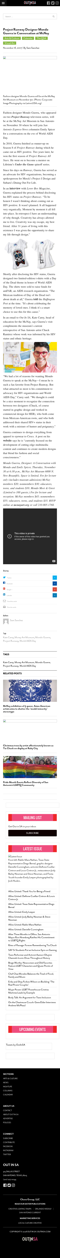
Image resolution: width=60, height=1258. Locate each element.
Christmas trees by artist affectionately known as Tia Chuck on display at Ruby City (28, 747)
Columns (7, 1090)
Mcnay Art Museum (24, 637)
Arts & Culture (12, 38)
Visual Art (10, 43)
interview (15, 188)
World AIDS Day (28, 640)
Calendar (28, 38)
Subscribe (32, 833)
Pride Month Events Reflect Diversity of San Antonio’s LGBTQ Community (25, 784)
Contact (7, 1110)
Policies (7, 1122)
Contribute (9, 1142)
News (5, 1082)
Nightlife (7, 1086)
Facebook (9, 584)
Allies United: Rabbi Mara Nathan (24, 924)
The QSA (41, 38)
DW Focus (30, 3)
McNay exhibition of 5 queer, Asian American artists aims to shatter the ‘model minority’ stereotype (26, 708)
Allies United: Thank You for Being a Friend (29, 891)
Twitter (9, 578)
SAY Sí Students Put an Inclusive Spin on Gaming (32, 950)
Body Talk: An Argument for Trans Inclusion (29, 997)
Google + (9, 590)
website (7, 440)
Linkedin (9, 595)
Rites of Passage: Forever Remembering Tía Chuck (32, 945)
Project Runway (10, 640)
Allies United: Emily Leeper (21, 912)
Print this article (11, 607)
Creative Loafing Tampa (19, 1209)
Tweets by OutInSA (15, 1044)
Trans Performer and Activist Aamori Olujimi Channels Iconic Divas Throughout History (30, 956)
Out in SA (30, 1239)
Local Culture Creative (30, 1223)
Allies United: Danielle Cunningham (25, 929)
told (35, 299)
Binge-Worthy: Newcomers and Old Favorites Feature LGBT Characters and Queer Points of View (30, 966)
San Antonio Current (30, 1212)
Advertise (8, 1118)
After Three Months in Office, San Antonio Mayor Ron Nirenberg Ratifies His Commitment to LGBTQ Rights (31, 937)
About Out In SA (10, 1114)
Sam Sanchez (32, 47)
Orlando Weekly (43, 1209)
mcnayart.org (21, 505)
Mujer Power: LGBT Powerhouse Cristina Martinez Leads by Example (28, 991)
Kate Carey (8, 637)
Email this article (12, 601)
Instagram (8, 1150)
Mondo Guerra (42, 637)
